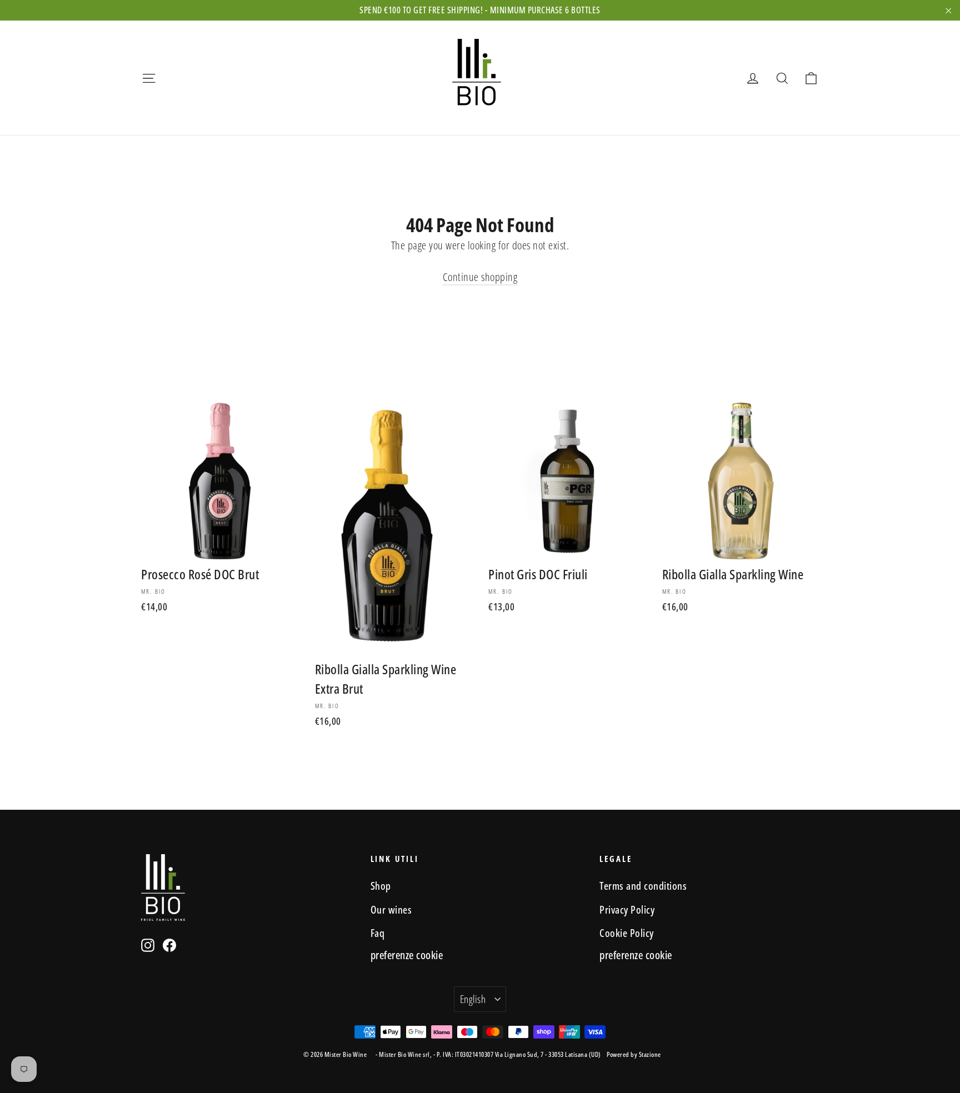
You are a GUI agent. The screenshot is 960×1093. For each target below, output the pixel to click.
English (473, 999)
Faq (378, 933)
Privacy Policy (626, 909)
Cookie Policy (626, 933)
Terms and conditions (643, 886)
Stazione (650, 1054)
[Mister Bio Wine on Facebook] (169, 945)
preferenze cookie (407, 954)
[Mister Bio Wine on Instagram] (147, 945)
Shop (381, 886)
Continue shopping (480, 276)
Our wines (391, 909)
